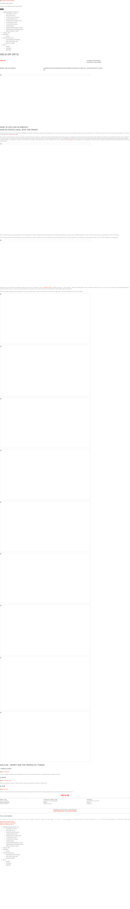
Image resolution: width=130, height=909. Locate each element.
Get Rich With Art (12, 41)
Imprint (8, 50)
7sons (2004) (10, 26)
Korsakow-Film (47, 287)
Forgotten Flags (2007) (14, 21)
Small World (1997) (12, 31)
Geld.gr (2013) (10, 15)
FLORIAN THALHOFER (6, 3)
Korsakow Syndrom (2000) (14, 29)
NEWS (8, 46)
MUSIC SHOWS (10, 43)
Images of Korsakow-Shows (7, 824)
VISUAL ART (6, 33)
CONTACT (9, 48)
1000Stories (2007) (12, 19)
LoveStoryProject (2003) (14, 27)
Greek (16, 134)
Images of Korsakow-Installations (8, 823)
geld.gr (65, 795)
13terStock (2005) (12, 24)
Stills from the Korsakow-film (7, 821)
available (70, 139)
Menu (2, 9)
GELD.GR (3, 60)
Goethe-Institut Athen (58, 811)
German (11, 134)
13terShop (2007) (11, 22)
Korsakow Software (13, 40)
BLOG (7, 36)
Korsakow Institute (72, 811)
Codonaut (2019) (11, 14)
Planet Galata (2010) (12, 17)
